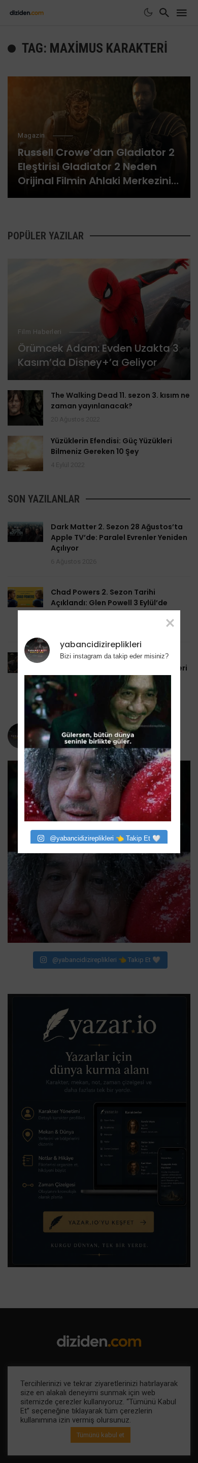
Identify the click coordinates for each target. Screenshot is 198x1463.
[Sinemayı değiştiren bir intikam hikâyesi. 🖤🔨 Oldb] (97, 748)
